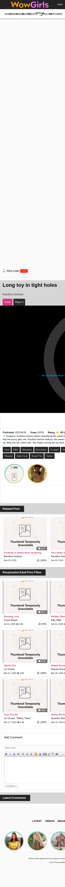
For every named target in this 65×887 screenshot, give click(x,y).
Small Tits (37, 456)
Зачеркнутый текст (18, 754)
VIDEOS (49, 821)
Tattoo (49, 456)
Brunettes (41, 449)
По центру (27, 754)
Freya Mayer (11, 620)
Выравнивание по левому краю (23, 754)
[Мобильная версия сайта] (4, 270)
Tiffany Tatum (23, 718)
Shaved (8, 456)
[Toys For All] (25, 695)
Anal (6, 449)
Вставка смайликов (36, 754)
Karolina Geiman (13, 294)
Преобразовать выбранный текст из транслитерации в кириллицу (53, 754)
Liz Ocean (9, 669)
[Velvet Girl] (25, 646)
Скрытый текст (45, 754)
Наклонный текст (10, 754)
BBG (15, 449)
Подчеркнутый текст (14, 754)
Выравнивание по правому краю (31, 754)
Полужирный (6, 754)
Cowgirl (54, 449)
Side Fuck (22, 456)
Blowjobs (27, 449)
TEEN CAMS (16, 271)
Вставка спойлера (57, 754)
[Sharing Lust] (25, 597)
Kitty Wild (56, 620)
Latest (37, 821)
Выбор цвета (40, 754)
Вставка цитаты (49, 754)
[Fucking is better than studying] (25, 533)
